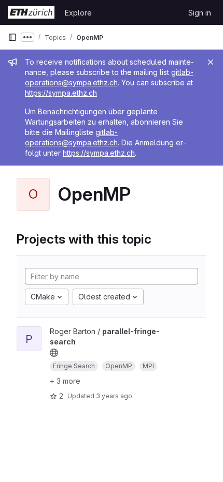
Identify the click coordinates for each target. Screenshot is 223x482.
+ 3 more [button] (65, 380)
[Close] (210, 62)
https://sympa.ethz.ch (61, 92)
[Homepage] (31, 12)
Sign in (199, 12)
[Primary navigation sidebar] (12, 37)
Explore (78, 12)
